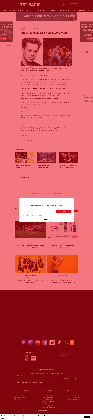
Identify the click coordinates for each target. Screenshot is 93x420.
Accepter (87, 417)
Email (23, 208)
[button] (46, 219)
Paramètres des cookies (76, 417)
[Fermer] (91, 417)
